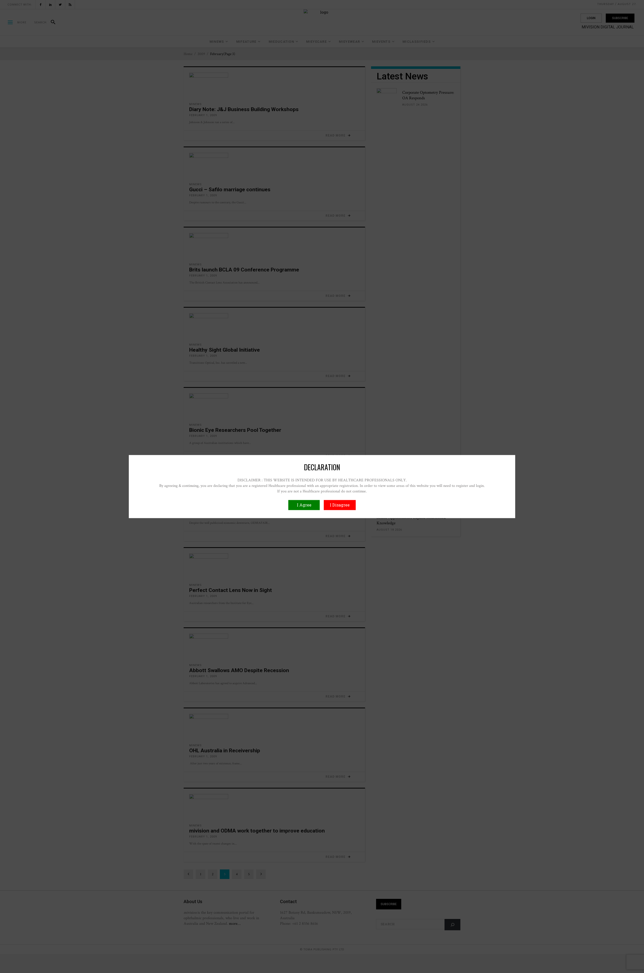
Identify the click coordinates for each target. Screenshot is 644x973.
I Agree (304, 504)
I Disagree (340, 504)
